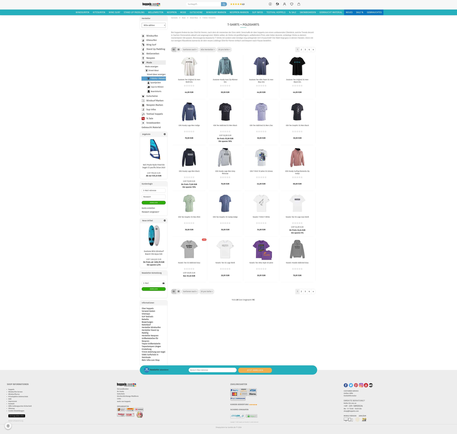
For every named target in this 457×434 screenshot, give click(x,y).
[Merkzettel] (291, 4)
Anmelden (154, 203)
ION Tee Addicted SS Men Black (225, 125)
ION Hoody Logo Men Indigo (189, 125)
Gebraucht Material (330, 12)
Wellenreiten (155, 12)
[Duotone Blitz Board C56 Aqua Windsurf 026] (153, 235)
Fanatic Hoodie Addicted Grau (297, 263)
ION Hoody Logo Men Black (189, 171)
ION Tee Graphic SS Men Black (297, 125)
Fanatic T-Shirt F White (261, 217)
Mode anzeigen (151, 66)
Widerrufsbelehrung (15, 421)
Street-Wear (153, 70)
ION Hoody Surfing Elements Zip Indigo (297, 172)
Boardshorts (155, 91)
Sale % (359, 12)
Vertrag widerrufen (16, 416)
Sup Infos (257, 12)
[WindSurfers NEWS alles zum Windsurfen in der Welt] (371, 385)
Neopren (172, 12)
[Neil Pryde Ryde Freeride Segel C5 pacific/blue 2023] (153, 149)
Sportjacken (155, 82)
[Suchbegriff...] (224, 4)
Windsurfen (82, 12)
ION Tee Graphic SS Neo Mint (189, 217)
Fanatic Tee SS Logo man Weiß (297, 217)
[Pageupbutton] (450, 430)
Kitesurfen (99, 12)
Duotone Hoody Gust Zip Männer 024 (225, 81)
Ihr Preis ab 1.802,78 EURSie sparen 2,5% (153, 262)
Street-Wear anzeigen (156, 74)
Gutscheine (196, 12)
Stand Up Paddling (134, 12)
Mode (183, 12)
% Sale (292, 12)
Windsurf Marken (216, 12)
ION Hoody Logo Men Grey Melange (225, 172)
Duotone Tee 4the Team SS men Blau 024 (261, 81)
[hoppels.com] (152, 4)
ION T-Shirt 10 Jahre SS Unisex (261, 171)
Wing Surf (114, 12)
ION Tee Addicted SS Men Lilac (261, 125)
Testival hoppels (275, 12)
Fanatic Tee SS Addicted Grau (189, 263)
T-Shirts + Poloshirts (158, 78)
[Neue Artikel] (165, 220)
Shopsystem (220, 427)
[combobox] (190, 49)
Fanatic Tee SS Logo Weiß (225, 263)
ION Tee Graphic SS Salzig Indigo (225, 217)
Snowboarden (308, 12)
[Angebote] (165, 134)
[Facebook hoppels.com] (346, 385)
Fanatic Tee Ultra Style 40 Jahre (261, 263)
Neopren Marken (239, 12)
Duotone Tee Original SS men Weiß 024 (189, 81)
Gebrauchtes (374, 12)
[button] (284, 4)
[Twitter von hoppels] (351, 385)
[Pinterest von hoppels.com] (356, 385)
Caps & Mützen (157, 87)
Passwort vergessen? (150, 212)
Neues (349, 12)
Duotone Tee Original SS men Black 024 (297, 81)
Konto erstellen (148, 208)
